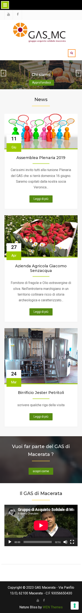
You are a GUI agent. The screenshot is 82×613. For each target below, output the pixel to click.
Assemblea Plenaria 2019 (40, 158)
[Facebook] (44, 600)
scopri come (41, 471)
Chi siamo (41, 74)
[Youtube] (38, 600)
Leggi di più (43, 200)
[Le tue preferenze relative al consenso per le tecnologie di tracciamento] (75, 606)
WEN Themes (53, 607)
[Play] (10, 542)
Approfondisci (41, 82)
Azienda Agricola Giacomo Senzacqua (41, 268)
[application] (41, 525)
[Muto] (65, 542)
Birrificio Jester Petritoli (41, 393)
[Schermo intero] (72, 542)
